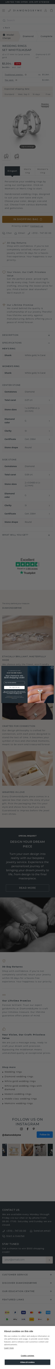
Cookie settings (27, 1356)
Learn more (9, 1348)
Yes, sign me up (14, 687)
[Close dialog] (52, 667)
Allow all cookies (27, 1362)
